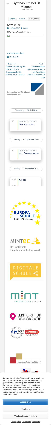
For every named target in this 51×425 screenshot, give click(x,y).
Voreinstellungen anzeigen (25, 416)
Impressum (36, 422)
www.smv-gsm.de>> (15, 53)
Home (13, 19)
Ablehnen (26, 409)
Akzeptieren (25, 402)
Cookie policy (16, 422)
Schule (23, 19)
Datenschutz (26, 422)
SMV (17, 57)
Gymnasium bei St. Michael (26, 5)
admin (25, 28)
